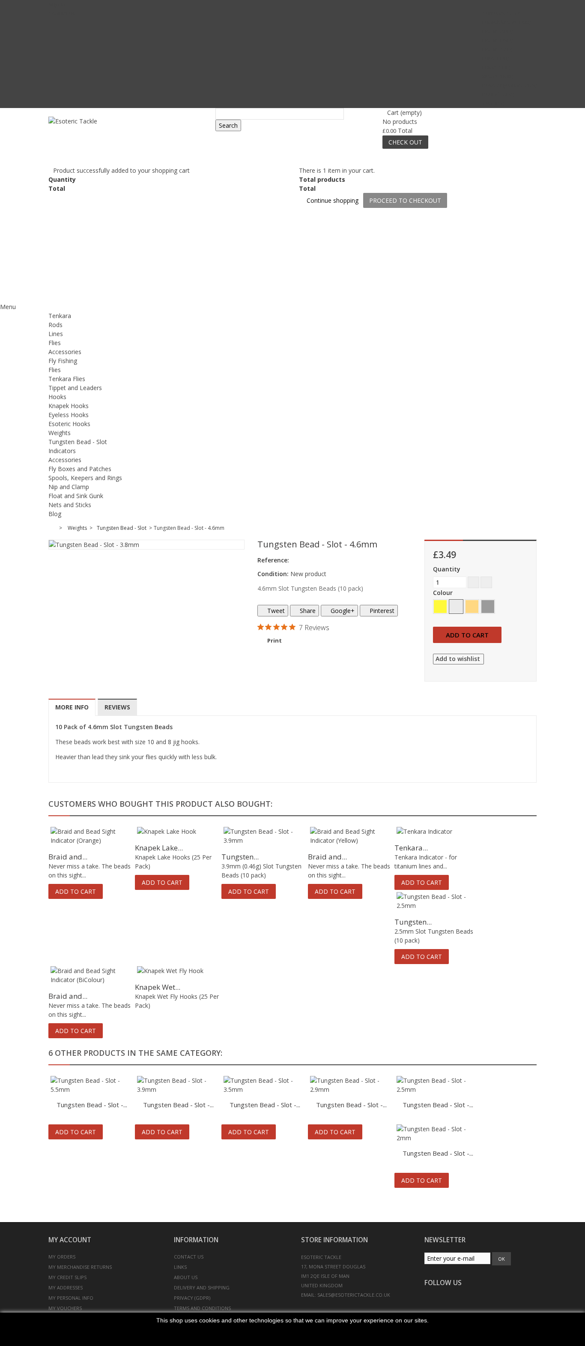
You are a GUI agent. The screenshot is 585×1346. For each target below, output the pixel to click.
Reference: (273, 560)
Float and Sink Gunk (75, 496)
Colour (443, 593)
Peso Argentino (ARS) (509, 85)
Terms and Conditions (202, 1308)
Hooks (57, 397)
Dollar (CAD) (497, 49)
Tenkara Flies (66, 379)
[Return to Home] (53, 528)
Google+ (342, 611)
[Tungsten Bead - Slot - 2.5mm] (437, 901)
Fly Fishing (62, 361)
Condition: (273, 574)
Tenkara (59, 316)
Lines (55, 334)
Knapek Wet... (157, 987)
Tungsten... (240, 857)
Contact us (61, 13)
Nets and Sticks (69, 505)
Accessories (64, 352)
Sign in (57, 4)
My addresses (65, 1287)
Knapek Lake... (159, 848)
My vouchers (65, 1308)
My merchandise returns (80, 1267)
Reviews (117, 707)
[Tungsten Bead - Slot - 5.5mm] (91, 1085)
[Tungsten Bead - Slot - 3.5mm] (264, 1085)
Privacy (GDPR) (192, 1298)
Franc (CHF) (496, 67)
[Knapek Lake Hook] (178, 831)
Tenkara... (411, 848)
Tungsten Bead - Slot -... (92, 1104)
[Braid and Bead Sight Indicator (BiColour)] (91, 975)
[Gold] (440, 606)
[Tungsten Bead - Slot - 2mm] (437, 1133)
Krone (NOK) (497, 76)
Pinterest (381, 611)
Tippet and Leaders (75, 388)
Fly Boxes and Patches (79, 469)
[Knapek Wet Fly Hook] (178, 970)
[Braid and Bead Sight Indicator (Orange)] (91, 836)
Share (307, 611)
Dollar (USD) (497, 40)
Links (180, 1267)
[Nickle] (487, 606)
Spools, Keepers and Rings (85, 478)
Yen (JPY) (493, 103)
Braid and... (67, 857)
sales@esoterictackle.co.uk (353, 1295)
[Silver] (456, 606)
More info (72, 707)
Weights (59, 433)
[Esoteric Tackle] (128, 133)
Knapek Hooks (68, 406)
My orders (61, 1256)
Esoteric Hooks (69, 424)
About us (185, 1277)
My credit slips (67, 1277)
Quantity (446, 569)
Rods (55, 325)
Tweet (275, 611)
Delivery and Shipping (202, 1287)
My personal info (70, 1298)
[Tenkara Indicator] (437, 831)
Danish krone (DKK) (506, 22)
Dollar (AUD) (497, 31)
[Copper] (472, 606)
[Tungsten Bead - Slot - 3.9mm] (264, 836)
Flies (54, 343)
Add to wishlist (458, 659)
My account (69, 1239)
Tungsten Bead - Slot (77, 442)
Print (274, 640)
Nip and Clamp (68, 487)
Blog (54, 514)
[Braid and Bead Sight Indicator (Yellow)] (351, 836)
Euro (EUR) (495, 58)
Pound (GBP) (498, 94)
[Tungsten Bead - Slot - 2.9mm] (351, 1085)
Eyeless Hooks (68, 415)
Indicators (62, 451)
